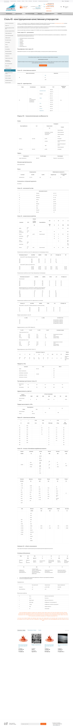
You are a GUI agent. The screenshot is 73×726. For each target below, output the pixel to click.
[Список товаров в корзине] (66, 8)
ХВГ (56, 618)
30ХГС (48, 618)
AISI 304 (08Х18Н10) (54, 619)
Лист (40, 103)
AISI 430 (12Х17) (45, 619)
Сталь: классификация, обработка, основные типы (28, 612)
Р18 (30, 619)
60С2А (26, 618)
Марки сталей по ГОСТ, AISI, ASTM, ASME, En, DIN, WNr (54, 612)
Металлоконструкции (29, 13)
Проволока (42, 110)
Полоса (41, 108)
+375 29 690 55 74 (49, 4)
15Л (65, 619)
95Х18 (43, 620)
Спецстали (40, 13)
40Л (58, 619)
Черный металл (9, 13)
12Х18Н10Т (21, 619)
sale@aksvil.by (48, 8)
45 (22, 618)
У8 (17, 619)
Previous (66, 630)
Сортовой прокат (43, 90)
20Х (31, 618)
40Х (45, 75)
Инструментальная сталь (30, 614)
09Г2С (54, 618)
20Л (32, 619)
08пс (40, 618)
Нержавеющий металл (49, 13)
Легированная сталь (21, 614)
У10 (66, 618)
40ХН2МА (34, 618)
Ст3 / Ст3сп (19, 618)
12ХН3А (40, 619)
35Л (24, 619)
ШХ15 (60, 618)
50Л (49, 619)
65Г (50, 618)
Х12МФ (63, 619)
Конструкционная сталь (39, 614)
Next (68, 630)
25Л (67, 619)
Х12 (25, 619)
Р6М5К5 (29, 618)
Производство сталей (56, 614)
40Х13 (28, 619)
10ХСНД (45, 618)
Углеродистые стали (48, 614)
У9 (64, 618)
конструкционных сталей (59, 23)
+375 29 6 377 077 (56, 723)
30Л (60, 619)
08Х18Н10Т (37, 619)
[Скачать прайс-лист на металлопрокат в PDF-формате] (21, 7)
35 (58, 618)
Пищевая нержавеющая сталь (52, 615)
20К (42, 618)
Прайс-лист (25, 7)
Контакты (60, 13)
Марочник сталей (41, 612)
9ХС (62, 618)
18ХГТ (38, 618)
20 (23, 618)
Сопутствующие (18, 13)
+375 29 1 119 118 (49, 6)
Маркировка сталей (63, 613)
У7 (67, 618)
